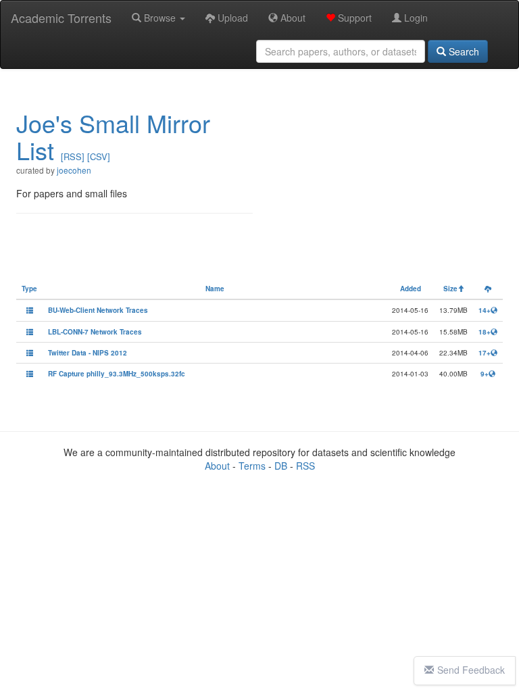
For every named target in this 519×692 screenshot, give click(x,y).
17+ (484, 352)
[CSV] (98, 156)
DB (280, 465)
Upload (231, 17)
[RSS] (72, 156)
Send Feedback (471, 669)
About (291, 17)
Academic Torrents (61, 17)
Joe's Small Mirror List (113, 136)
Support (353, 17)
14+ (484, 310)
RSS (305, 465)
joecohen (74, 170)
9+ (484, 373)
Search (462, 51)
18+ (484, 332)
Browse (159, 17)
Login (414, 17)
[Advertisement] (384, 180)
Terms (252, 465)
